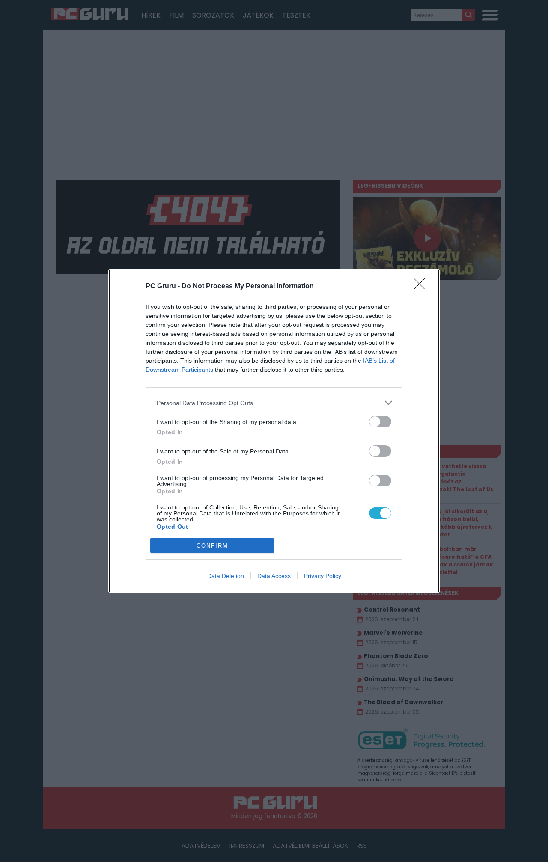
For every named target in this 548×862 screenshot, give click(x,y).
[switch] (380, 421)
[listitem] (274, 402)
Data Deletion (225, 575)
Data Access (274, 575)
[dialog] (274, 431)
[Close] (422, 286)
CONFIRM (212, 545)
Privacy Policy (322, 575)
